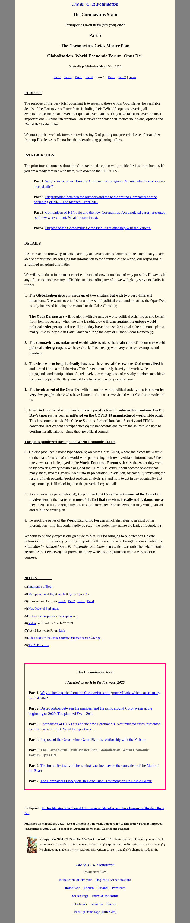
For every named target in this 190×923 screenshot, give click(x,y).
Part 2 (68, 77)
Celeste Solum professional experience (52, 616)
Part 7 (122, 77)
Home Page (72, 887)
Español (103, 887)
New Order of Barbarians (43, 608)
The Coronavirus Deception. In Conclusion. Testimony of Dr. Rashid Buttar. (96, 781)
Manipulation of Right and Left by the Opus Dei (58, 594)
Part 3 (78, 77)
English (89, 887)
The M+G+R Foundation (95, 4)
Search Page (80, 896)
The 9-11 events (38, 645)
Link (62, 630)
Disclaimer (80, 904)
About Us (97, 904)
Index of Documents (105, 896)
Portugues (118, 887)
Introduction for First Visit (75, 880)
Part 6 (111, 77)
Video (32, 623)
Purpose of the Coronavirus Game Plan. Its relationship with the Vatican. (98, 228)
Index (132, 77)
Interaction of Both (40, 586)
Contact (111, 904)
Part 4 (89, 77)
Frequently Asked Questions (113, 880)
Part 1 (57, 77)
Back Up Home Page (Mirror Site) (95, 912)
